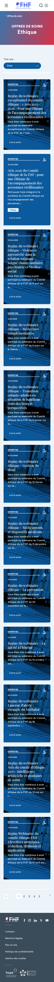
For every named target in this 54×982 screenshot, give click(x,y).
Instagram (29, 920)
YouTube (47, 920)
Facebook (24, 920)
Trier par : (9, 59)
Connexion (47, 5)
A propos (9, 931)
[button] (22, 66)
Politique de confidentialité (19, 952)
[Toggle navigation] (6, 5)
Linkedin (35, 920)
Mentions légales (14, 938)
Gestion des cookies (15, 958)
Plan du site (11, 945)
